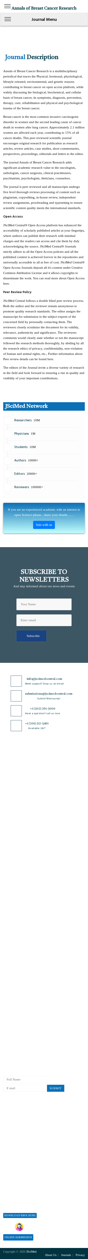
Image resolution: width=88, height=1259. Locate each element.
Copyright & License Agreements (25, 954)
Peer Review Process (17, 1010)
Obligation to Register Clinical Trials (28, 996)
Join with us (44, 525)
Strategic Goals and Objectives (24, 781)
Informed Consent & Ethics (21, 975)
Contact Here (60, 1226)
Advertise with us (15, 1147)
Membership (11, 1133)
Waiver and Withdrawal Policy (23, 1119)
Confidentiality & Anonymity (23, 989)
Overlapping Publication (19, 1038)
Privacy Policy (13, 947)
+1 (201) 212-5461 (36, 723)
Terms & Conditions (17, 961)
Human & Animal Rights (20, 968)
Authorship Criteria (16, 1003)
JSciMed (31, 1251)
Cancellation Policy (16, 1031)
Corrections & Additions (19, 1045)
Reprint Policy (13, 1140)
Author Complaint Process (21, 1024)
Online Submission (18, 1237)
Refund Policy (12, 1126)
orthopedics (11, 904)
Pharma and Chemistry (18, 911)
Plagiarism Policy (15, 1017)
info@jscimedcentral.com (44, 678)
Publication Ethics (15, 982)
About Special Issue (16, 1186)
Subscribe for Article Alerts (22, 774)
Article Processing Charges (21, 1112)
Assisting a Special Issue (20, 1200)
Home (7, 760)
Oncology (9, 897)
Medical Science (14, 883)
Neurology (10, 890)
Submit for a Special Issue (21, 1207)
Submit (56, 1088)
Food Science (12, 869)
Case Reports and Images (20, 855)
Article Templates (15, 1060)
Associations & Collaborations (23, 1161)
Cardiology (10, 848)
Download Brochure (20, 1215)
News (6, 802)
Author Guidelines (15, 1052)
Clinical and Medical (17, 862)
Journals (8, 788)
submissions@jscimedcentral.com (48, 693)
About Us (9, 767)
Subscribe (33, 636)
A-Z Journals (12, 834)
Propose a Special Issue (19, 1193)
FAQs (7, 809)
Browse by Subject (15, 841)
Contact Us (10, 795)
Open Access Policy (16, 940)
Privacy (80, 1255)
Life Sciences (12, 876)
